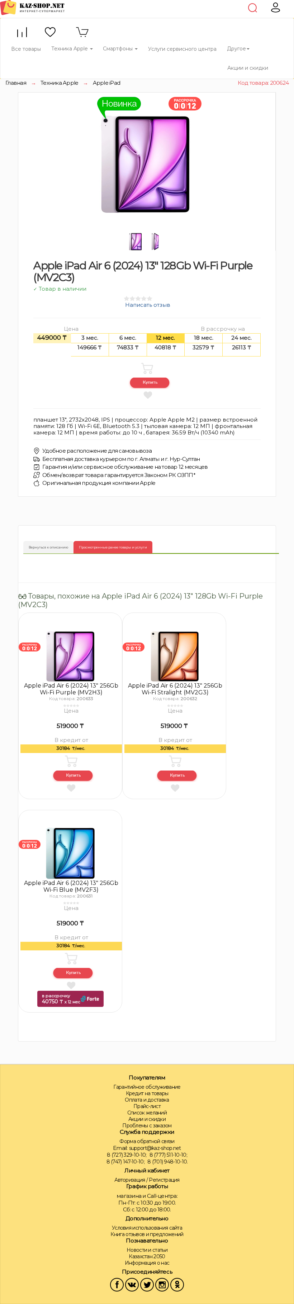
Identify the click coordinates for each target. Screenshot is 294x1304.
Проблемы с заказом (146, 1125)
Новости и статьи (147, 1250)
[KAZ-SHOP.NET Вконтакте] (132, 1283)
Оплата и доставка (147, 1100)
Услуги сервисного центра (182, 49)
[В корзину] (147, 368)
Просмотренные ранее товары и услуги (113, 547)
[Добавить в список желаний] (147, 394)
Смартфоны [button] (118, 48)
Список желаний (147, 1112)
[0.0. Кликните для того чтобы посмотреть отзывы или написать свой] (71, 705)
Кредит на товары (147, 1093)
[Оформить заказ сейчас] (150, 383)
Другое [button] (236, 48)
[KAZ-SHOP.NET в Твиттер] (147, 1283)
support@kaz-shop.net (155, 1148)
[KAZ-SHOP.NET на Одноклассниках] (177, 1283)
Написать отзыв (147, 304)
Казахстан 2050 (147, 1256)
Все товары (26, 49)
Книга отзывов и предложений (146, 1234)
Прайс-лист (147, 1106)
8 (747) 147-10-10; (125, 1161)
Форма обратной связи (146, 1141)
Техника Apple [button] (70, 48)
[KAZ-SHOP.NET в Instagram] (162, 1283)
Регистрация (164, 1180)
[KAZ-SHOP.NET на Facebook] (117, 1283)
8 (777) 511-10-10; (168, 1155)
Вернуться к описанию (48, 547)
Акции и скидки (247, 68)
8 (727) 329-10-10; (126, 1155)
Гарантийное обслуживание (146, 1087)
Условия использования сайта (147, 1228)
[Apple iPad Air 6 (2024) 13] (30, 646)
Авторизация (129, 1180)
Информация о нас (147, 1263)
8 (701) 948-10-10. (167, 1161)
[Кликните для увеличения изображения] (145, 163)
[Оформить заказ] (73, 776)
